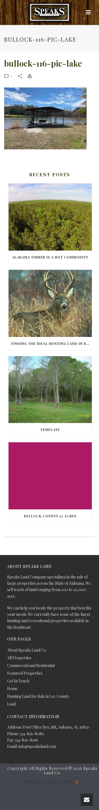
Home (12, 688)
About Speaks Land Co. (27, 650)
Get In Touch (18, 681)
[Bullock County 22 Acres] (50, 475)
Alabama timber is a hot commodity (50, 257)
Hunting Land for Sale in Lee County (38, 696)
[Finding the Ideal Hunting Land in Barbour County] (50, 303)
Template (50, 429)
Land (11, 704)
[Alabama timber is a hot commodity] (50, 217)
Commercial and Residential (31, 665)
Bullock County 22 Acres (50, 516)
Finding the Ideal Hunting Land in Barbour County (51, 343)
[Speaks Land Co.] (50, 12)
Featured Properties (24, 673)
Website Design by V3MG (49, 781)
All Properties (19, 657)
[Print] (32, 76)
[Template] (50, 389)
